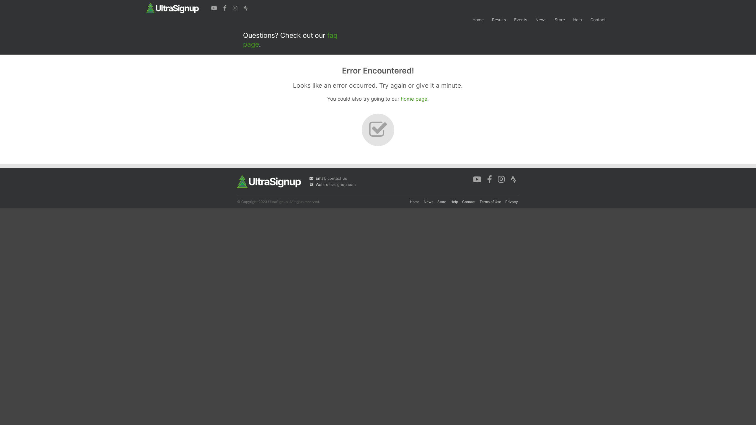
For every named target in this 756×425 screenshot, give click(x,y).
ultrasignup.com (341, 184)
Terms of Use (490, 202)
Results (499, 19)
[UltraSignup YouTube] (215, 7)
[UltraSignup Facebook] (225, 7)
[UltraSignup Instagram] (235, 7)
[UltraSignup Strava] (245, 7)
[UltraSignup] (172, 7)
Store (560, 19)
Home (478, 19)
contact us (337, 178)
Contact (598, 19)
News (540, 19)
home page (414, 99)
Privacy (511, 202)
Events (520, 19)
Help (577, 19)
